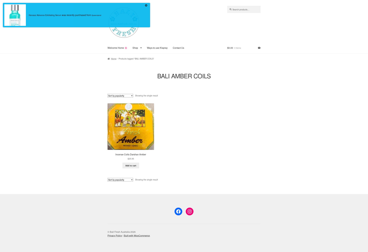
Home (113, 58)
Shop (135, 47)
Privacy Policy (115, 235)
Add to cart (130, 165)
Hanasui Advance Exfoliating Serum (45, 15)
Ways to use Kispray (157, 47)
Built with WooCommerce (137, 235)
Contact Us (178, 47)
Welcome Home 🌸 (117, 47)
